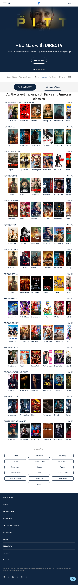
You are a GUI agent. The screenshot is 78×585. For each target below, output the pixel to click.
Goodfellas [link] (35, 292)
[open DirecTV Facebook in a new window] (8, 577)
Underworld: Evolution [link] (27, 415)
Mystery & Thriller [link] (16, 478)
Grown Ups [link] (12, 341)
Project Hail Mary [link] (37, 243)
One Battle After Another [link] (39, 121)
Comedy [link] (15, 461)
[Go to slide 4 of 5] (41, 69)
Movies (44, 77)
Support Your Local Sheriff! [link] (63, 243)
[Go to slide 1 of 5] (34, 69)
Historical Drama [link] (15, 473)
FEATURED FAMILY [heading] (10, 299)
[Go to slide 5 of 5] (43, 69)
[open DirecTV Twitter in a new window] (13, 577)
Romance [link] (39, 478)
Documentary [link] (15, 467)
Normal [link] (10, 145)
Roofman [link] (69, 121)
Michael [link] (11, 194)
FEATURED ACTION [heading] (10, 249)
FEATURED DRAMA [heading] (10, 274)
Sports (37, 77)
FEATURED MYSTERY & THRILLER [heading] (16, 372)
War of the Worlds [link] (37, 219)
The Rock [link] (11, 219)
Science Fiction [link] (63, 478)
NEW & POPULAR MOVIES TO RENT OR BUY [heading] (19, 102)
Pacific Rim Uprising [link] (61, 219)
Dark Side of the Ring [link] (61, 439)
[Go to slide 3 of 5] (39, 69)
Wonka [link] (22, 219)
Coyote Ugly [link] (35, 366)
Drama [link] (39, 467)
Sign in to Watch (54, 87)
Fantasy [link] (63, 467)
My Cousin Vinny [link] (60, 170)
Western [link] (39, 484)
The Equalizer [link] (36, 145)
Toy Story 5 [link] (46, 317)
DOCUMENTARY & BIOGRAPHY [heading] (15, 421)
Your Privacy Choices (12, 525)
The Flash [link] (46, 219)
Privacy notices (7, 532)
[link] (13, 111)
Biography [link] (62, 456)
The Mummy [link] (47, 415)
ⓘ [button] (70, 51)
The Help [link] (57, 292)
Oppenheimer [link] (24, 292)
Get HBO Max (39, 60)
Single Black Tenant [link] (38, 390)
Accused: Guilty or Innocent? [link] (29, 439)
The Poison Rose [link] (25, 268)
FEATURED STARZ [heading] (10, 176)
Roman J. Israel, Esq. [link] (61, 194)
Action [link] (15, 456)
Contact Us (6, 560)
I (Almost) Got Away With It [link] (52, 439)
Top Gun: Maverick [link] (26, 170)
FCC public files (7, 546)
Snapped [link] (69, 439)
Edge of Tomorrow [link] (14, 170)
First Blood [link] (23, 243)
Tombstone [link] (46, 268)
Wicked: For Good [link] (14, 121)
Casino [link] (45, 292)
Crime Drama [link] (62, 461)
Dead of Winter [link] (59, 121)
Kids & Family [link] (63, 473)
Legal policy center (8, 511)
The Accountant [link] (48, 145)
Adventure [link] (39, 456)
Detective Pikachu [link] (14, 317)
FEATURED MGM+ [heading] (10, 225)
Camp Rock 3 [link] (24, 341)
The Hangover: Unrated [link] (62, 341)
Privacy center (7, 518)
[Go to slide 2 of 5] (36, 69)
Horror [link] (39, 473)
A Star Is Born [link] (70, 366)
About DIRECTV (8, 498)
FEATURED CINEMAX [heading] (11, 200)
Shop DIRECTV (26, 87)
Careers (5, 504)
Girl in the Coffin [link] (25, 390)
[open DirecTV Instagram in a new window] (17, 577)
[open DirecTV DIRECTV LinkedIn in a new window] (4, 577)
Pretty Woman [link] (47, 366)
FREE (69, 77)
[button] (4, 3)
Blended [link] (22, 366)
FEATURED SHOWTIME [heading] (12, 151)
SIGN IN (70, 3)
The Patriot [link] (12, 243)
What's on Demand (25, 77)
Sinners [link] (33, 415)
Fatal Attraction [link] (36, 439)
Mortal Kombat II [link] (25, 145)
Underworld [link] (46, 194)
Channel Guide (12, 77)
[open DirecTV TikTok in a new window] (26, 577)
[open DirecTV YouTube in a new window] (22, 577)
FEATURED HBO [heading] (9, 127)
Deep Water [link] (70, 243)
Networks (62, 77)
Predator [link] (57, 415)
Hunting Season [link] (48, 121)
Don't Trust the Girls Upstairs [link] (52, 390)
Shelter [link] (22, 194)
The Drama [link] (12, 366)
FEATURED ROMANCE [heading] (11, 348)
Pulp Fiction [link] (47, 170)
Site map (6, 539)
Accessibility (7, 553)
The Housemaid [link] (36, 194)
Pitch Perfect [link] (58, 366)
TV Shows (52, 77)
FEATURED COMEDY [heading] (11, 323)
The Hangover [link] (36, 170)
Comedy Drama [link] (39, 461)
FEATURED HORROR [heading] (11, 397)
